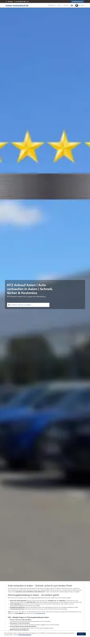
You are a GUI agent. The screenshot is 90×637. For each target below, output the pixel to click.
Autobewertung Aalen (77, 1)
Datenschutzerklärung (24, 635)
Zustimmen (81, 634)
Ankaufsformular (51, 5)
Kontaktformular (40, 613)
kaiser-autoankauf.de (17, 5)
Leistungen (66, 5)
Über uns (59, 5)
